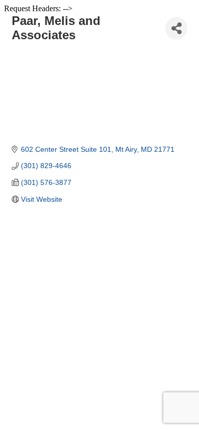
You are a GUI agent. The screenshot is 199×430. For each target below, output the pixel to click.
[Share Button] (176, 28)
